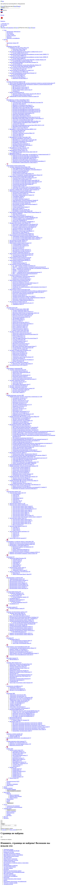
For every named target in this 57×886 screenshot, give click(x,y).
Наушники (6, 869)
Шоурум (6, 816)
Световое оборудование (10, 874)
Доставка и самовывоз (12, 784)
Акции (5, 786)
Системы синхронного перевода (12, 853)
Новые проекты (14, 797)
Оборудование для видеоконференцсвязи (14, 872)
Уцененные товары (8, 849)
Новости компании (14, 795)
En (3, 26)
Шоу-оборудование (8, 873)
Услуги (5, 804)
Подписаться (10, 803)
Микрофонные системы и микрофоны (13, 854)
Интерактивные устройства (11, 865)
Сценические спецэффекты (10, 876)
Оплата (8, 782)
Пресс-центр (7, 792)
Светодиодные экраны (9, 861)
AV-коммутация (8, 857)
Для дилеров (4, 25)
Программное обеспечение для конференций (15, 881)
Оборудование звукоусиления (11, 856)
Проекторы (6, 864)
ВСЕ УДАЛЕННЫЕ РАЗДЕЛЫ (11, 850)
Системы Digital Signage (10, 866)
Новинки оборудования (16, 796)
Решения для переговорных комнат (12, 870)
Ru (1, 26)
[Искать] (1, 827)
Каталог (6, 39)
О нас (5, 30)
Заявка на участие (11, 810)
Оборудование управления (10, 858)
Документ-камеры (8, 868)
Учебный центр (8, 808)
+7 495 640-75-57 (5, 23)
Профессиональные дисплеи (11, 860)
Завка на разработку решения (13, 790)
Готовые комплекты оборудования (12, 878)
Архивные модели (8, 884)
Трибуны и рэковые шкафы (10, 882)
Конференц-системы (9, 852)
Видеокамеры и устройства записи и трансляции (16, 862)
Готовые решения (8, 788)
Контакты (6, 818)
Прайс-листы (10, 785)
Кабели (5, 880)
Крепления (6, 877)
